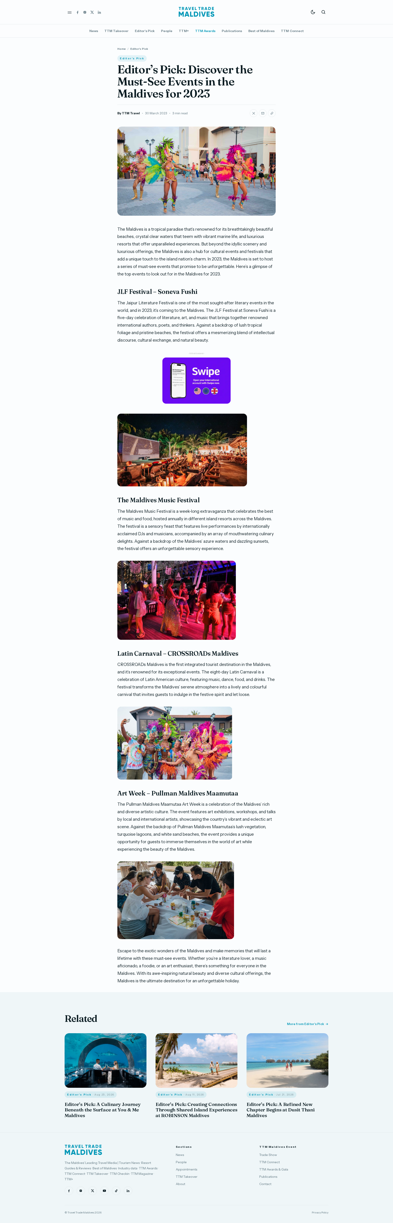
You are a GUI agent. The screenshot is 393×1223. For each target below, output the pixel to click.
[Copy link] (272, 113)
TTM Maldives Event (278, 1146)
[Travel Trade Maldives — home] (196, 12)
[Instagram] (85, 12)
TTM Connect (292, 31)
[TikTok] (116, 1190)
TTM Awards (205, 31)
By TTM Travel (128, 113)
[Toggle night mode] (313, 12)
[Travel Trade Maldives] (83, 1150)
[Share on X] (253, 113)
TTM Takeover (116, 31)
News (93, 31)
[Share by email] (263, 113)
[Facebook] (78, 12)
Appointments (186, 1169)
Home (121, 48)
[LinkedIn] (99, 12)
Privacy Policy (320, 1212)
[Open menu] (70, 12)
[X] (92, 12)
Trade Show (268, 1155)
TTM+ (184, 31)
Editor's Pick (145, 31)
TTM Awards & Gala (273, 1169)
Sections (184, 1146)
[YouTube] (104, 1190)
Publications (232, 31)
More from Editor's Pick (305, 1024)
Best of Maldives (261, 31)
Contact (265, 1184)
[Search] (323, 12)
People (166, 31)
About (180, 1184)
